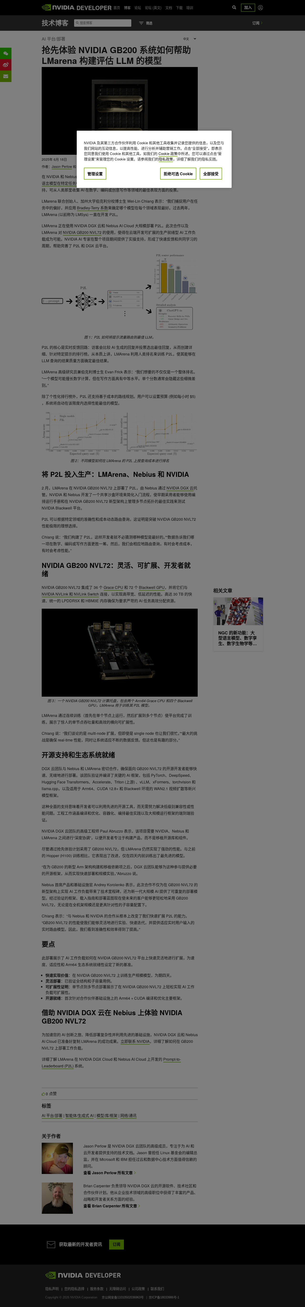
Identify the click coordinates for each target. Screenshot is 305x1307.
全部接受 (211, 173)
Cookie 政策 (168, 153)
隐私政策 (166, 158)
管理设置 (95, 173)
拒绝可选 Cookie (178, 173)
